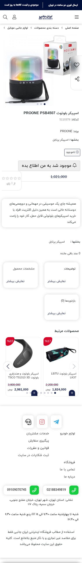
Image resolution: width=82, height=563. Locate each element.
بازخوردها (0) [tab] (68, 301)
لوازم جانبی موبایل (17, 28)
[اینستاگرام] (42, 421)
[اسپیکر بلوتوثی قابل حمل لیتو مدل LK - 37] (61, 354)
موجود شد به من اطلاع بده (47, 166)
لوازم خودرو (67, 433)
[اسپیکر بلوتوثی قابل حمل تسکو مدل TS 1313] (23, 354)
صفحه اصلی (72, 28)
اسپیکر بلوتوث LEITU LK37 (63, 375)
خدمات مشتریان (37, 433)
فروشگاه (69, 462)
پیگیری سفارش (38, 440)
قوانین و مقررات (38, 448)
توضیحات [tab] (69, 269)
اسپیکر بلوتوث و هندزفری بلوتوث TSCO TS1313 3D (23, 375)
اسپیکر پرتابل (60, 140)
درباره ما (69, 476)
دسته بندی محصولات (46, 28)
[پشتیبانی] (28, 421)
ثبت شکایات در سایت (33, 455)
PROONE (66, 131)
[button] (7, 366)
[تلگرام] (56, 421)
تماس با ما (67, 469)
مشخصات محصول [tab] (24, 269)
